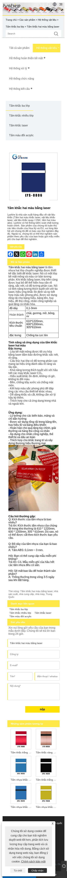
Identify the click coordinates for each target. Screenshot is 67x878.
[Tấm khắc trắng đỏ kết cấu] (20, 739)
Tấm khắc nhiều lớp (21, 115)
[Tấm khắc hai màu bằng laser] (33, 177)
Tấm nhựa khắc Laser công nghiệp (47, 807)
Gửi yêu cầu (16, 247)
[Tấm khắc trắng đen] (46, 766)
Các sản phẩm (27, 19)
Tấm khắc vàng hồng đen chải (47, 752)
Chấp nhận (37, 870)
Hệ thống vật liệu (47, 19)
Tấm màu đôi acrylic (21, 135)
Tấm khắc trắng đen (47, 779)
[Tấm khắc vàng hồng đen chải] (46, 739)
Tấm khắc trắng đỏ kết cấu (21, 752)
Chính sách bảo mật (33, 861)
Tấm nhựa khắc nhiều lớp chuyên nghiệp (21, 779)
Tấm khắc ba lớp (15, 26)
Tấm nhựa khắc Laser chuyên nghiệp (21, 807)
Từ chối (18, 870)
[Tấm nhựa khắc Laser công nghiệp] (46, 793)
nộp (42, 709)
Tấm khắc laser (18, 125)
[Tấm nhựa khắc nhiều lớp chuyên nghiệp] (20, 766)
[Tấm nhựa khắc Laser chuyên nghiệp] (20, 793)
